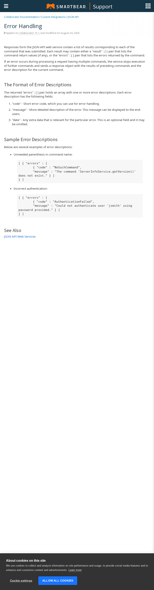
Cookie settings (21, 580)
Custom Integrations (53, 17)
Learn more (75, 570)
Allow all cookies (57, 580)
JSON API (73, 17)
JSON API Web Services (20, 236)
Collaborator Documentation (21, 17)
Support (102, 6)
